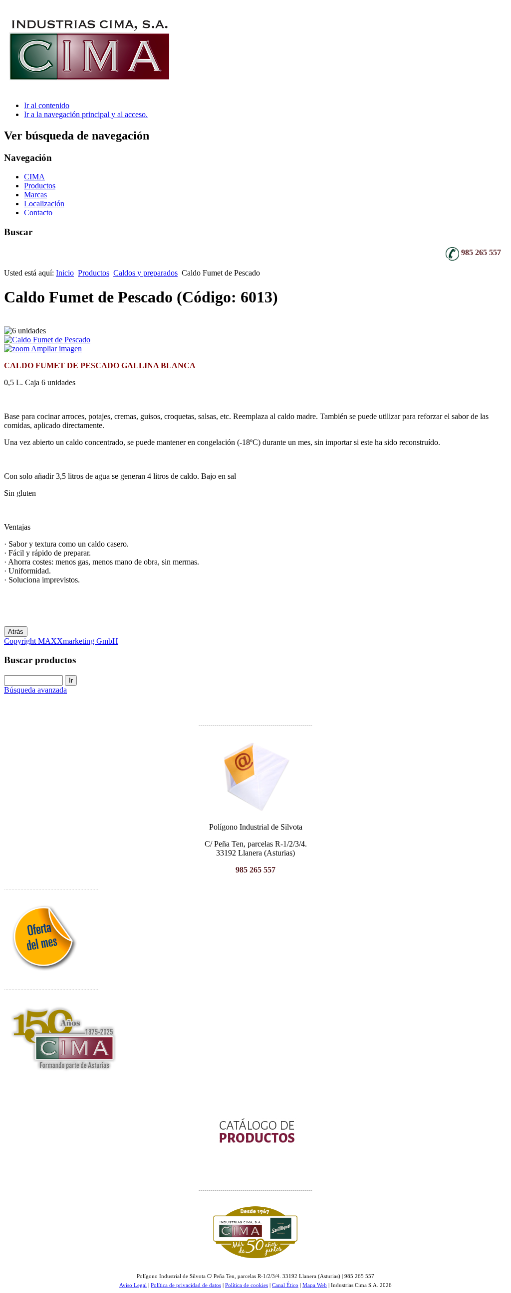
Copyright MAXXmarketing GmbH (61, 641)
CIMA (34, 176)
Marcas (35, 194)
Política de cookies (246, 1285)
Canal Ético (285, 1285)
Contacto (38, 212)
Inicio (65, 273)
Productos (39, 185)
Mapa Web (314, 1285)
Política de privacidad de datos (186, 1285)
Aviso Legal (133, 1285)
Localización (44, 203)
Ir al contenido (46, 105)
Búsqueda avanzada (35, 690)
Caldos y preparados (145, 273)
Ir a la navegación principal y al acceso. (86, 114)
